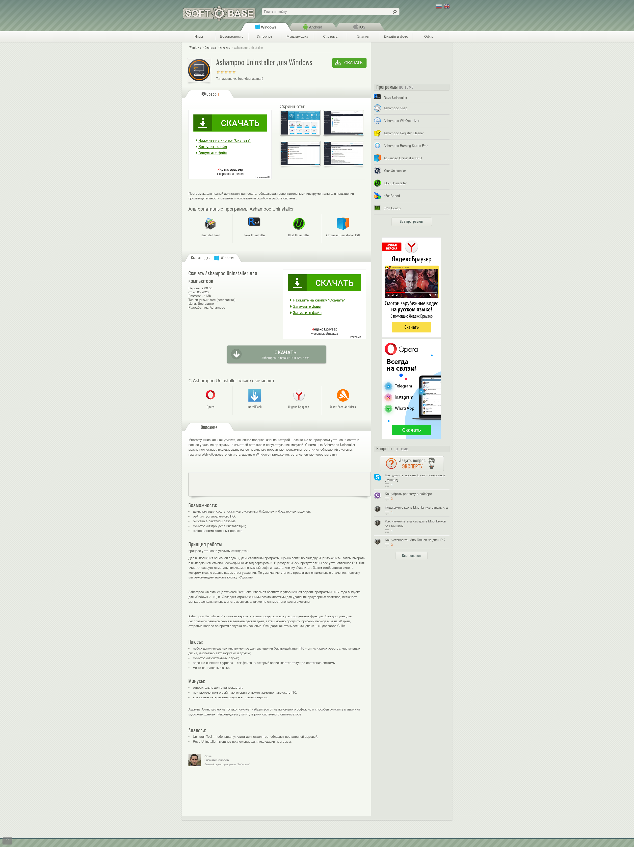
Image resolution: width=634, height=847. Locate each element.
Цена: (192, 303)
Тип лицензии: (226, 79)
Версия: (194, 288)
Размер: (194, 296)
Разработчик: (198, 307)
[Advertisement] (279, 484)
